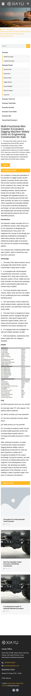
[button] (3, 3)
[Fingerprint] (17, 690)
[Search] (28, 46)
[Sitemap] (13, 690)
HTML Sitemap (6, 678)
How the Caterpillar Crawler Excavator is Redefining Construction (12, 564)
